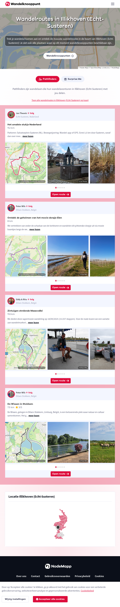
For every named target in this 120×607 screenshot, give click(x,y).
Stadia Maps (84, 67)
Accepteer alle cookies (52, 599)
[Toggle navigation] (112, 4)
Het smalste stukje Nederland (24, 124)
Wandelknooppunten (58, 55)
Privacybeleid (82, 576)
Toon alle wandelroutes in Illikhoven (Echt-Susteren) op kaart (60, 100)
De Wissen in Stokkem (20, 404)
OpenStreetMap (95, 67)
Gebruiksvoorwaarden (57, 576)
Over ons (21, 576)
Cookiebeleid (87, 590)
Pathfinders (49, 79)
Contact (35, 576)
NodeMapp (115, 67)
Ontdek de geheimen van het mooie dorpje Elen (34, 217)
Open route (58, 194)
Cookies (99, 576)
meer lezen (28, 136)
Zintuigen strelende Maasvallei (25, 310)
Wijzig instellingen (15, 599)
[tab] (56, 187)
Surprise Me (74, 79)
